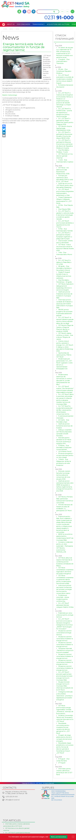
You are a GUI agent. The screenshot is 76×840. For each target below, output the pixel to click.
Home (5, 29)
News (17, 29)
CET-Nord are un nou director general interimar (64, 156)
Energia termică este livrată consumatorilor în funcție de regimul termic (24, 47)
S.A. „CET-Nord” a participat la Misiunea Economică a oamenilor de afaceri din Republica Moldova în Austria (64, 144)
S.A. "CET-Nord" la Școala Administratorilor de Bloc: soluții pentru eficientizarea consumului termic (64, 410)
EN (72, 11)
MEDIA (11, 29)
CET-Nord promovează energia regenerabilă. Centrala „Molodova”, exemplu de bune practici (64, 709)
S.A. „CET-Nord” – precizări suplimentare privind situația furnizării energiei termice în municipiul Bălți (64, 676)
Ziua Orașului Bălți (64, 209)
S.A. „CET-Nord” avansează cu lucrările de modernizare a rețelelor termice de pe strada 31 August (64, 79)
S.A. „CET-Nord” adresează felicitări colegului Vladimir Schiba (64, 605)
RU (67, 11)
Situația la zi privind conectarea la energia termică (63, 633)
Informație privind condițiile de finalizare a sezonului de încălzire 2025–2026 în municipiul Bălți (64, 304)
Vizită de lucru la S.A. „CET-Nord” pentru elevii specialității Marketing (64, 185)
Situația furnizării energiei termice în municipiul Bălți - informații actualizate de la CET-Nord (64, 686)
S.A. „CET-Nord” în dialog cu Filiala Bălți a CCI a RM (63, 262)
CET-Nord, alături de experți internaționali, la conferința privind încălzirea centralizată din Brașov (64, 562)
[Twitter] (26, 129)
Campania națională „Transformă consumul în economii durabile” (64, 650)
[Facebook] (26, 126)
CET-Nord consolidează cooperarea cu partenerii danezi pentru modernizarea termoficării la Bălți (64, 579)
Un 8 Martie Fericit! (64, 451)
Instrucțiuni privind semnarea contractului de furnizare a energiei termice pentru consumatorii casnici (64, 589)
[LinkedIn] (26, 132)
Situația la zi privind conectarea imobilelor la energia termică (64, 639)
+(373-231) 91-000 (11, 797)
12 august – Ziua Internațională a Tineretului (62, 61)
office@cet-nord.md (12, 800)
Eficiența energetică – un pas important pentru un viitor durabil (64, 455)
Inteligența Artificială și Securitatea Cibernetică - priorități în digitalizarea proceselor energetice (64, 696)
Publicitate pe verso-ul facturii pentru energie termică (64, 615)
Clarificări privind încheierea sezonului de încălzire (64, 426)
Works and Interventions (58, 837)
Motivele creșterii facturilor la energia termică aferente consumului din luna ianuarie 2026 (63, 475)
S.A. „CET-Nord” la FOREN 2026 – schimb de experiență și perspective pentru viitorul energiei (64, 112)
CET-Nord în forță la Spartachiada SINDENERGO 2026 (64, 128)
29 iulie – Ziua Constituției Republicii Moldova (63, 71)
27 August (61, 763)
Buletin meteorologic (9, 95)
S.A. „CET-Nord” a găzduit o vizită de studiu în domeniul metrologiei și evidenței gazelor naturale (65, 215)
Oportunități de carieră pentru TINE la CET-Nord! (63, 355)
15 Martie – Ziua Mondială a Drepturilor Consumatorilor (64, 447)
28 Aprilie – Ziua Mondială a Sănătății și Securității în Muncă (63, 268)
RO (62, 11)
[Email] (26, 135)
